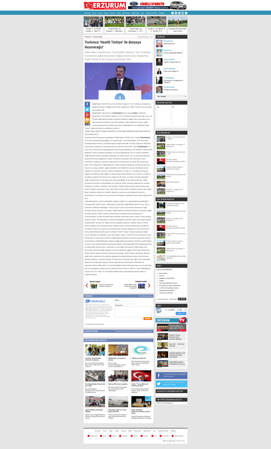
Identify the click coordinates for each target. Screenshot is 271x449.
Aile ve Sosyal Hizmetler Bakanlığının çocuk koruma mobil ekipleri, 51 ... (116, 364)
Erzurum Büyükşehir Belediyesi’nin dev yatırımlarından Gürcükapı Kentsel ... (95, 390)
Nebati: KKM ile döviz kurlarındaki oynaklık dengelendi (130, 286)
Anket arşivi (173, 299)
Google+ (145, 436)
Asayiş (100, 13)
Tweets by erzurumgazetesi (164, 403)
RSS (155, 436)
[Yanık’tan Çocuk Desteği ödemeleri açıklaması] (93, 288)
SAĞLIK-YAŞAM (97, 37)
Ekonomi (112, 13)
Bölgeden (162, 13)
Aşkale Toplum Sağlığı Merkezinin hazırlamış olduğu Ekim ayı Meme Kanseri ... (95, 416)
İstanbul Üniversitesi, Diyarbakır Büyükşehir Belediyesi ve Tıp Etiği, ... (141, 418)
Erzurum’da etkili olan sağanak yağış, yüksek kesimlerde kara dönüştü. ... (117, 416)
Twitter (135, 436)
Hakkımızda (93, 436)
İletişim (114, 436)
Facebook (124, 436)
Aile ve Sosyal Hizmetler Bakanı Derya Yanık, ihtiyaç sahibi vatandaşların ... (117, 388)
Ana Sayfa (87, 13)
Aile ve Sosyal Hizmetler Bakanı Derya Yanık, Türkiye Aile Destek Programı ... (94, 364)
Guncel (94, 13)
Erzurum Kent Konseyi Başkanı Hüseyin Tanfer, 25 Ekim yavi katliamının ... (140, 390)
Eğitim (119, 13)
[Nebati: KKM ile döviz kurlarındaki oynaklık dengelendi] (141, 288)
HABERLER (88, 37)
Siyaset (106, 13)
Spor (142, 13)
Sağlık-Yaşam (135, 13)
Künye (104, 436)
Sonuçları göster (163, 299)
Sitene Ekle (165, 436)
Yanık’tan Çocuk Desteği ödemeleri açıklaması (106, 285)
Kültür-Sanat (126, 13)
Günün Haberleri (178, 436)
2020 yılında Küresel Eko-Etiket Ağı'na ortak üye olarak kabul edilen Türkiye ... (140, 363)
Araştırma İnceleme (152, 13)
